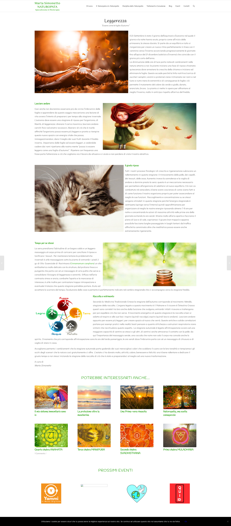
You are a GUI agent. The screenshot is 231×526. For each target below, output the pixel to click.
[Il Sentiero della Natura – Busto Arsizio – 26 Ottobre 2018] (2, 263)
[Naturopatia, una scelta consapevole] (179, 397)
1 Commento (40, 453)
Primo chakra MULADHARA (178, 449)
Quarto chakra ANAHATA (48, 449)
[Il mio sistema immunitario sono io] (51, 397)
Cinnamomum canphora (82, 263)
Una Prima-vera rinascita (133, 411)
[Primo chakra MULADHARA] (179, 435)
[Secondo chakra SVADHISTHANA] (136, 435)
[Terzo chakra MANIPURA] (94, 435)
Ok (186, 521)
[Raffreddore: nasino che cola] (229, 263)
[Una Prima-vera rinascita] (136, 397)
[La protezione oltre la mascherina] (94, 397)
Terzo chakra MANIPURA (91, 449)
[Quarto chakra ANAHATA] (51, 435)
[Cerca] (193, 6)
